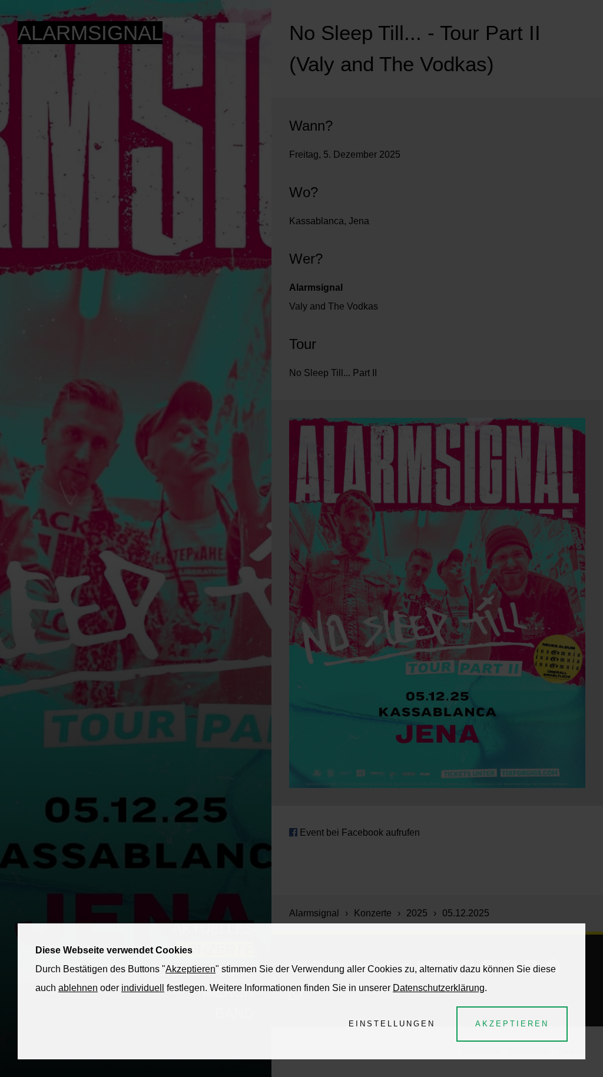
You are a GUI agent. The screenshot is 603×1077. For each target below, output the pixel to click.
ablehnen (78, 988)
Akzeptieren (190, 969)
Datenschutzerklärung (439, 988)
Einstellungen (392, 1023)
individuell (142, 988)
